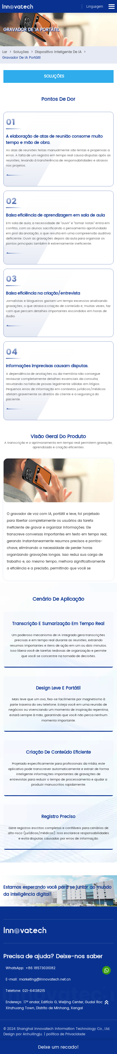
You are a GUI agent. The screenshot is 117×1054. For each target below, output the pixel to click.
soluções (21, 52)
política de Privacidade (65, 1034)
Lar (4, 52)
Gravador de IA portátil (21, 57)
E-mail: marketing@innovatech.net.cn (38, 979)
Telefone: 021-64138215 (25, 991)
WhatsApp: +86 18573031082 (30, 968)
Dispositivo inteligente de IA (58, 52)
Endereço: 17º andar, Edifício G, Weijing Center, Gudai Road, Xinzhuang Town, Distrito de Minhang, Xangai (56, 1005)
